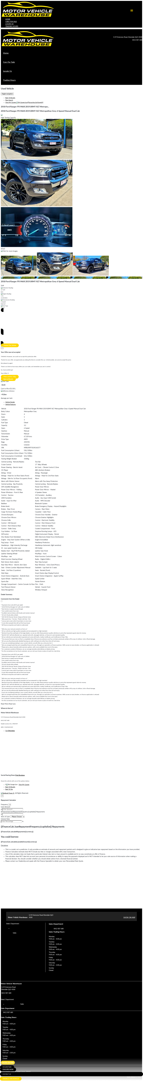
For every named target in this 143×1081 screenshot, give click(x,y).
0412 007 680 (137, 40)
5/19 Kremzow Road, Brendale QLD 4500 (127, 37)
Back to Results (8, 379)
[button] (71, 845)
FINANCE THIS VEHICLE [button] (11, 1078)
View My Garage (24, 102)
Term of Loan (5, 817)
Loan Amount (5, 807)
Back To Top (9, 789)
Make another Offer (9, 376)
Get (10, 731)
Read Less (12, 704)
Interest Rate (5, 819)
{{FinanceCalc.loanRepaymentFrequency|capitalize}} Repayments (23, 812)
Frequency (4, 804)
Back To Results (10, 98)
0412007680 (7, 1067)
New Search (9, 100)
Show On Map (129, 917)
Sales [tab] (14, 933)
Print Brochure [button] (20, 775)
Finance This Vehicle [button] (9, 345)
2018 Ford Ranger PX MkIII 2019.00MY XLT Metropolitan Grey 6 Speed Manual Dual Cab (40, 111)
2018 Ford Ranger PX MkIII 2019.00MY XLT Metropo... (25, 107)
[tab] (71, 989)
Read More (4, 704)
